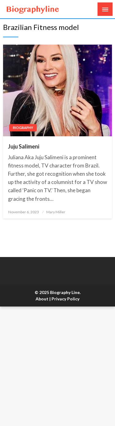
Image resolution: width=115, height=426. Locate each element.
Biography (23, 128)
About (42, 298)
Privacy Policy (65, 298)
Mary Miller (55, 212)
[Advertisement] (57, 366)
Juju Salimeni (23, 146)
